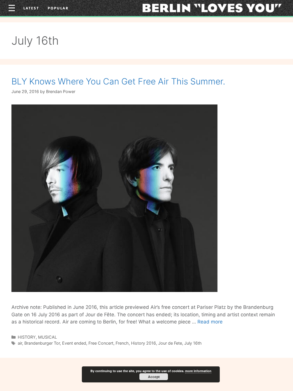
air (20, 343)
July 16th (193, 343)
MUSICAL (47, 337)
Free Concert (100, 343)
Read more (210, 322)
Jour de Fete (170, 343)
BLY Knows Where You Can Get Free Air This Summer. (118, 81)
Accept (154, 376)
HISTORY (27, 337)
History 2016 (143, 343)
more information (198, 371)
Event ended (74, 343)
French (122, 343)
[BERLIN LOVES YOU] (212, 8)
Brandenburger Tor (42, 343)
